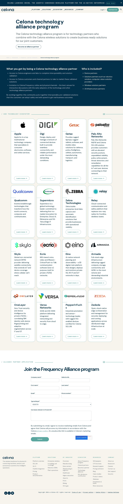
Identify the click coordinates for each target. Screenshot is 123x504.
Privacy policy (88, 492)
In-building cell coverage (52, 464)
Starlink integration (38, 469)
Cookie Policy (100, 492)
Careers (110, 466)
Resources (69, 9)
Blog (94, 471)
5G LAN (35, 464)
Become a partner (83, 468)
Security (110, 474)
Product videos (97, 476)
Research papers (98, 466)
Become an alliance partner (28, 47)
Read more (111, 3)
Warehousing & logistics (67, 469)
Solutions (46, 9)
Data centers (67, 466)
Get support (112, 471)
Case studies (97, 474)
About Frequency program (83, 462)
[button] (121, 9)
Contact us (111, 469)
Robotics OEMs (52, 468)
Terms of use (76, 492)
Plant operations (53, 470)
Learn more (20, 178)
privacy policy (42, 431)
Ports (64, 481)
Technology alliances (81, 471)
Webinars (96, 479)
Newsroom (111, 464)
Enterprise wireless (54, 461)
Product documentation (37, 474)
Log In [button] (102, 10)
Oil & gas (66, 486)
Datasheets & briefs (97, 482)
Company (79, 9)
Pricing (35, 471)
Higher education (68, 475)
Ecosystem (57, 9)
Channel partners (83, 465)
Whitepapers (97, 461)
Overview (66, 461)
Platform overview (38, 461)
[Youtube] (12, 493)
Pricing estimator (98, 469)
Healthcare (66, 473)
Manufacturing (67, 464)
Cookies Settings (113, 492)
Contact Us (113, 10)
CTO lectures (97, 464)
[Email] (9, 493)
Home (8, 57)
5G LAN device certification (82, 475)
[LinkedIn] (5, 493)
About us (111, 461)
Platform (36, 9)
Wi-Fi (34, 466)
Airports (65, 478)
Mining (65, 483)
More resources (98, 486)
